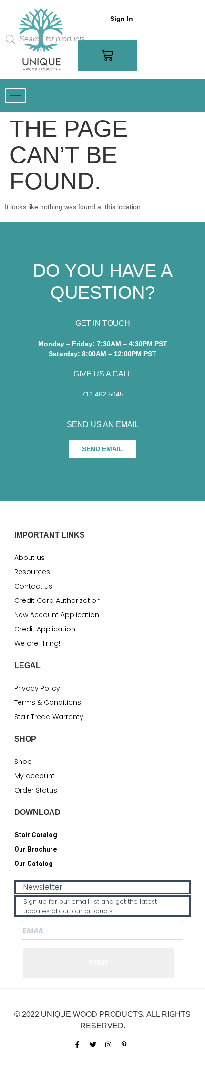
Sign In (121, 18)
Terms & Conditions (47, 702)
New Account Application (56, 615)
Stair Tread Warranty (48, 716)
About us (29, 557)
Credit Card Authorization (57, 600)
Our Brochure (35, 849)
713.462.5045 (102, 394)
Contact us (33, 586)
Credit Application (44, 629)
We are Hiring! (37, 643)
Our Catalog (33, 863)
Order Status (35, 790)
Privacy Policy (37, 688)
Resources (32, 572)
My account (34, 776)
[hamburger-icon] (15, 95)
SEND (98, 962)
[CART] (107, 55)
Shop (23, 761)
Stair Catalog (35, 835)
